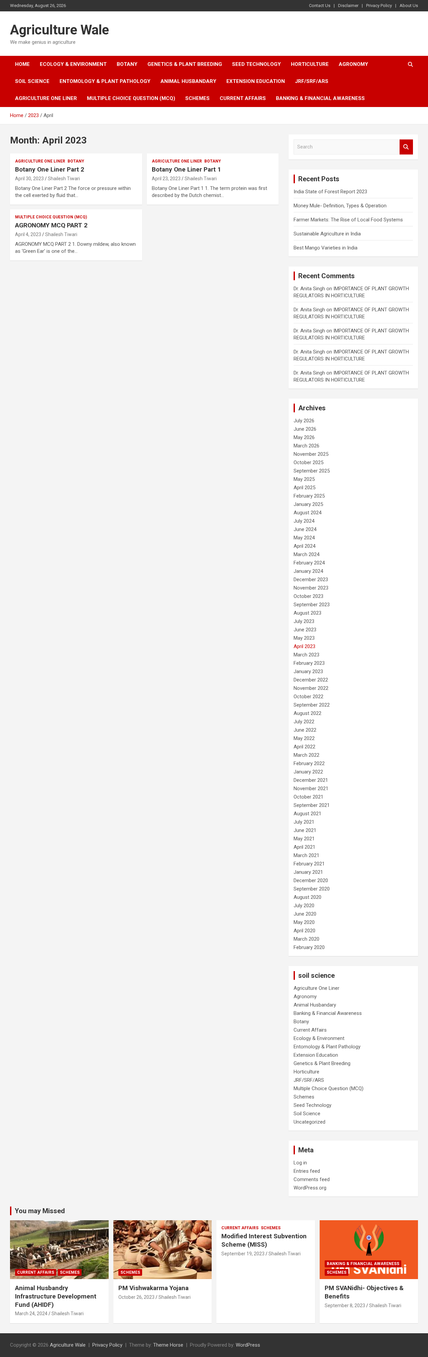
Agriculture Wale (59, 30)
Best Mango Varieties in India (325, 248)
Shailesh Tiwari (64, 178)
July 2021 (304, 822)
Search (406, 146)
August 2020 (307, 897)
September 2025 (312, 471)
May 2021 (304, 839)
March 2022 (306, 755)
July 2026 (304, 421)
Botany (127, 64)
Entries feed (307, 1171)
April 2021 (304, 847)
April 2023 (304, 646)
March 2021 (306, 855)
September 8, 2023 (345, 1305)
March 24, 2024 (31, 1313)
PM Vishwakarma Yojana (153, 1288)
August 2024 (307, 513)
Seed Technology (256, 64)
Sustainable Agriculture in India (327, 234)
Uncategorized (309, 1122)
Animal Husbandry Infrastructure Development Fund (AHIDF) (55, 1296)
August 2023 (307, 613)
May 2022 (304, 738)
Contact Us (319, 5)
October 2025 (308, 462)
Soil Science (32, 81)
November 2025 (311, 454)
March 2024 (306, 554)
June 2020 (305, 914)
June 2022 (305, 730)
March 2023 (306, 655)
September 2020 (312, 889)
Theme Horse (168, 1345)
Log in (300, 1163)
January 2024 (308, 571)
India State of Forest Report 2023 (330, 192)
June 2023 (305, 630)
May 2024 (304, 538)
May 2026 (304, 437)
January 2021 (308, 872)
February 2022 (309, 763)
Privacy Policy (379, 5)
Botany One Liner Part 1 (186, 169)
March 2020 (306, 939)
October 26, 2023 (136, 1297)
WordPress (248, 1345)
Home (22, 64)
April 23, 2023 (166, 178)
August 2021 (307, 814)
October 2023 (308, 596)
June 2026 (305, 429)
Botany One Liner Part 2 (49, 169)
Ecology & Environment (73, 64)
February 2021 (309, 864)
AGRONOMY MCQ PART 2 (51, 225)
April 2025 (304, 488)
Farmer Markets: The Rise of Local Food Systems (348, 220)
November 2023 (311, 588)
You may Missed (40, 1211)
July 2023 (304, 621)
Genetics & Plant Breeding (184, 64)
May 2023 (304, 638)
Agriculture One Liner (46, 98)
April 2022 (304, 747)
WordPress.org (310, 1188)
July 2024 (304, 521)
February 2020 (309, 947)
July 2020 (304, 906)
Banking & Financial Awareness (320, 98)
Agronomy (353, 64)
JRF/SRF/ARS (311, 81)
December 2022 (311, 680)
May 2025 (304, 479)
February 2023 (309, 663)
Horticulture (310, 64)
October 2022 (308, 697)
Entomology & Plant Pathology (105, 81)
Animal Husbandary (188, 81)
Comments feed (312, 1179)
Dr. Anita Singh (309, 289)
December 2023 (311, 580)
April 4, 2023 (28, 234)
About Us (409, 5)
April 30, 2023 (29, 178)
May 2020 (304, 922)
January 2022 (308, 772)
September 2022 (312, 705)
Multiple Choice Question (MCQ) (131, 98)
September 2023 (312, 605)
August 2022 (307, 713)
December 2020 (311, 880)
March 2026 (306, 446)
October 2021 (308, 797)
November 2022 (311, 688)
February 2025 (309, 496)
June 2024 (305, 529)
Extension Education (255, 81)
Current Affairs (243, 98)
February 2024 (309, 563)
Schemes (197, 98)
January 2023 (308, 671)
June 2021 (305, 830)
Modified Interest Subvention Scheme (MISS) (264, 1240)
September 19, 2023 (242, 1253)
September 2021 (312, 805)
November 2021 (311, 789)
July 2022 (304, 722)
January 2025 (308, 504)
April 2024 (304, 546)
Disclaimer (348, 5)
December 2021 (311, 780)
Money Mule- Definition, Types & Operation (340, 206)
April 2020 (304, 931)
